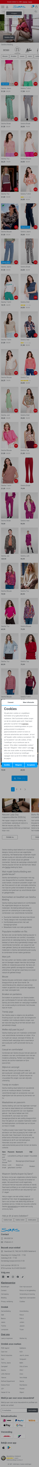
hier (32, 748)
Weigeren (18, 765)
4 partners (24, 724)
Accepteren (31, 765)
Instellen (7, 765)
